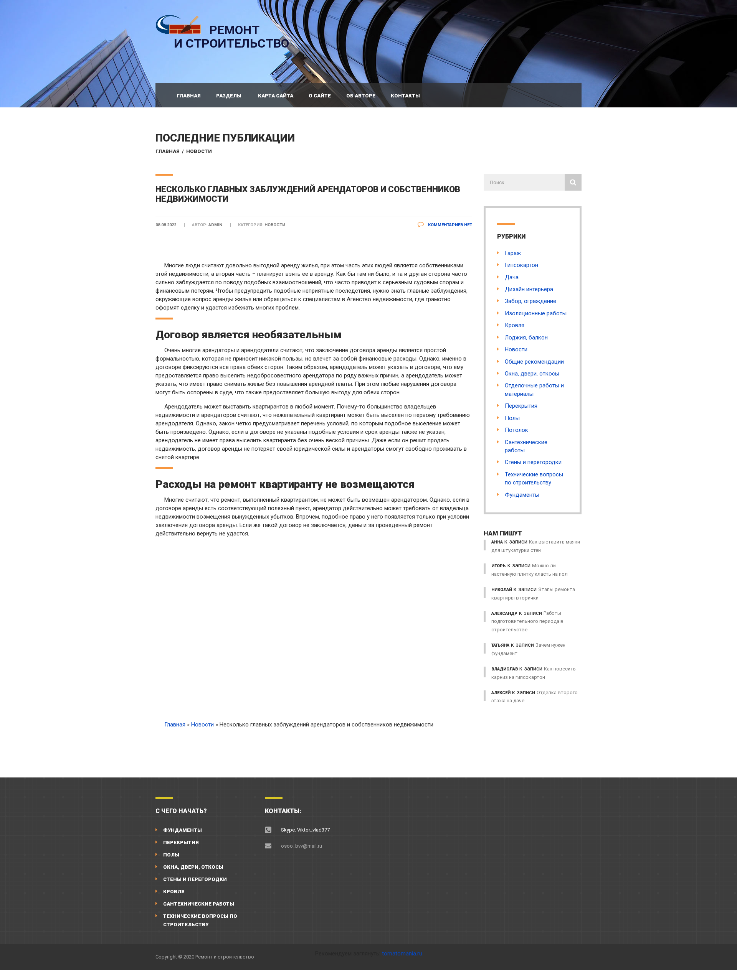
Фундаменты (522, 494)
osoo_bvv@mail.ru (301, 846)
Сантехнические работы (198, 904)
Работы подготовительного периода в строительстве (527, 621)
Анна (497, 542)
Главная (189, 96)
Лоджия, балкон (526, 337)
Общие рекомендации (534, 361)
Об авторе (360, 96)
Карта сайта (275, 96)
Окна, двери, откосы (532, 373)
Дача (512, 277)
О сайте (320, 96)
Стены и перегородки (533, 462)
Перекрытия (521, 405)
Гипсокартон (521, 265)
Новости (199, 151)
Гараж (513, 253)
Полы (512, 418)
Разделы (228, 96)
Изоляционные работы (536, 313)
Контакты (405, 96)
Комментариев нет (449, 224)
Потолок (516, 430)
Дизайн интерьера (529, 289)
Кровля (514, 325)
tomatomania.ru (402, 953)
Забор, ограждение (530, 301)
